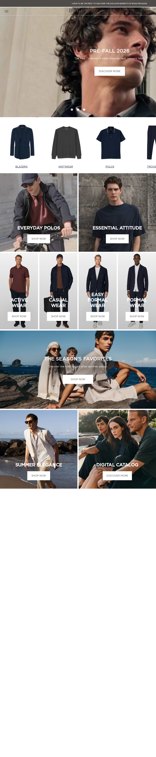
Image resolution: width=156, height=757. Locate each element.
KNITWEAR (65, 166)
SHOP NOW (38, 238)
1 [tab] (71, 108)
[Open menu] (7, 11)
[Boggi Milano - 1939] (78, 10)
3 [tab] (84, 108)
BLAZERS (21, 166)
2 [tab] (78, 108)
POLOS (110, 166)
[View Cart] (149, 11)
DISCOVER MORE (110, 71)
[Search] (142, 11)
